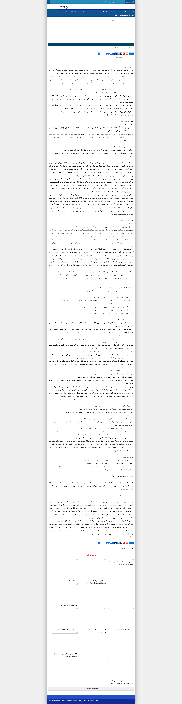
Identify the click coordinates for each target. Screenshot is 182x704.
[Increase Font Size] (50, 47)
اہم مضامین (89, 11)
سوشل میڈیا (75, 11)
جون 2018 (123, 548)
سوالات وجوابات (64, 11)
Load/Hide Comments (91, 689)
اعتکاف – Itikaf (72, 581)
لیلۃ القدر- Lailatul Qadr (69, 605)
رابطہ (115, 15)
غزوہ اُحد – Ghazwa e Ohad (124, 629)
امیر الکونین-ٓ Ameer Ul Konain (67, 629)
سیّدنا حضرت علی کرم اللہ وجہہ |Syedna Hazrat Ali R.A (104, 2)
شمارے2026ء (110, 11)
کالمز (82, 11)
